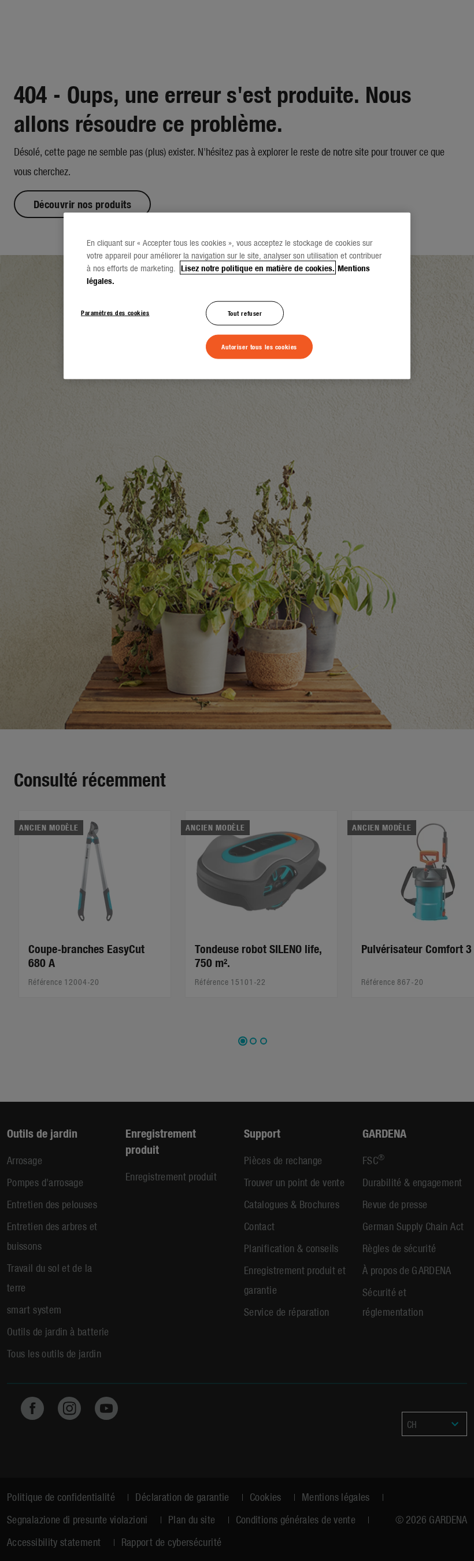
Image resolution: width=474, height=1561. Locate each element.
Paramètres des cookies (115, 311)
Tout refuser (245, 312)
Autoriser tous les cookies (259, 345)
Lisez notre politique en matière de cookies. (258, 267)
